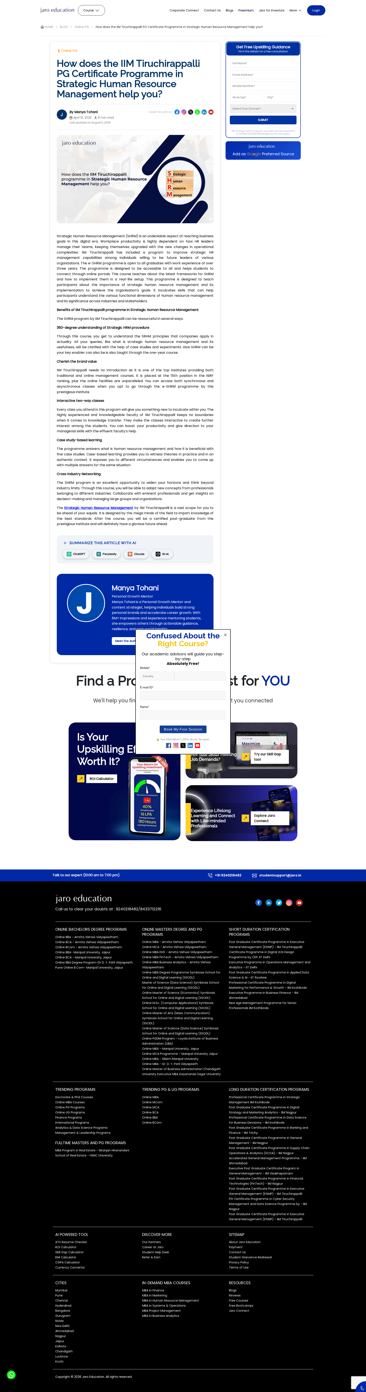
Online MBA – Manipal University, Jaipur (170, 1049)
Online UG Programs (70, 1112)
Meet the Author (127, 641)
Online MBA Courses (70, 1102)
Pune (59, 1295)
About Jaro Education (245, 1242)
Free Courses (238, 1300)
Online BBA (150, 1117)
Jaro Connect (239, 1311)
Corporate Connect (184, 10)
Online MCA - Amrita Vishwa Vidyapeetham (174, 947)
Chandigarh (64, 1351)
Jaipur (59, 1341)
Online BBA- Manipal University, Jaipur (82, 952)
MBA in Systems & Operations (164, 1305)
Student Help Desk (155, 1252)
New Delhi (62, 1326)
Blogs (229, 10)
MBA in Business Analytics (160, 1316)
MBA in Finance (153, 1290)
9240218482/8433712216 (138, 909)
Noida (59, 1321)
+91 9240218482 (228, 875)
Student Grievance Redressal (250, 1257)
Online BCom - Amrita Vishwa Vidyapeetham (88, 947)
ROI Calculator (65, 1247)
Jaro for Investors (271, 10)
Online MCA (150, 1107)
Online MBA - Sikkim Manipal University (170, 1059)
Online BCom (152, 1122)
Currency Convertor (70, 1267)
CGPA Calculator (67, 1262)
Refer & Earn (151, 1257)
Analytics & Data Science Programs (81, 1128)
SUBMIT (263, 120)
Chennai (61, 1300)
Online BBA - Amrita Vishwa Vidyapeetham (86, 937)
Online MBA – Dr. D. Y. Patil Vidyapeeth (170, 1064)
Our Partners (151, 1242)
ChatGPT (79, 554)
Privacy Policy (239, 1262)
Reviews (235, 1295)
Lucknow (61, 1356)
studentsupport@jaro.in (280, 875)
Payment (236, 1247)
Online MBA (150, 1097)
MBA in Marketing (154, 1295)
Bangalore (62, 1311)
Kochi (59, 1361)
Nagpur (60, 1336)
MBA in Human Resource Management (170, 1300)
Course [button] (88, 10)
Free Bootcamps (241, 1305)
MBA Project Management (161, 1311)
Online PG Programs (70, 1107)
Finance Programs (68, 1117)
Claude (139, 554)
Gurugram (63, 1316)
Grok (165, 554)
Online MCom (152, 1102)
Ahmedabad (64, 1331)
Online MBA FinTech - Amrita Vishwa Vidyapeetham (180, 957)
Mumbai (61, 1290)
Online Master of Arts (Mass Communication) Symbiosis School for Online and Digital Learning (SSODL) (177, 1018)
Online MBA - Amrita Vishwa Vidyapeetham (174, 942)
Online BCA (150, 1112)
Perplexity (109, 554)
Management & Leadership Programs (83, 1133)
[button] (296, 10)
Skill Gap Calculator (69, 1252)
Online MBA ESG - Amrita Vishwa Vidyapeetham (177, 952)
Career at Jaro (153, 1247)
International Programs (72, 1122)
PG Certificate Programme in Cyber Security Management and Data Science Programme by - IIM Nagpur (268, 1204)
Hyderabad (63, 1305)
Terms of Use (239, 1267)
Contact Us (212, 10)
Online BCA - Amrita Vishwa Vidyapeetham (87, 942)
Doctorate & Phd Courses (74, 1097)
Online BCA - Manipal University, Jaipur (83, 957)
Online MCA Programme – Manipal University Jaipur (180, 1054)
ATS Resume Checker (71, 1242)
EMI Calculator (65, 1257)
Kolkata (60, 1346)
